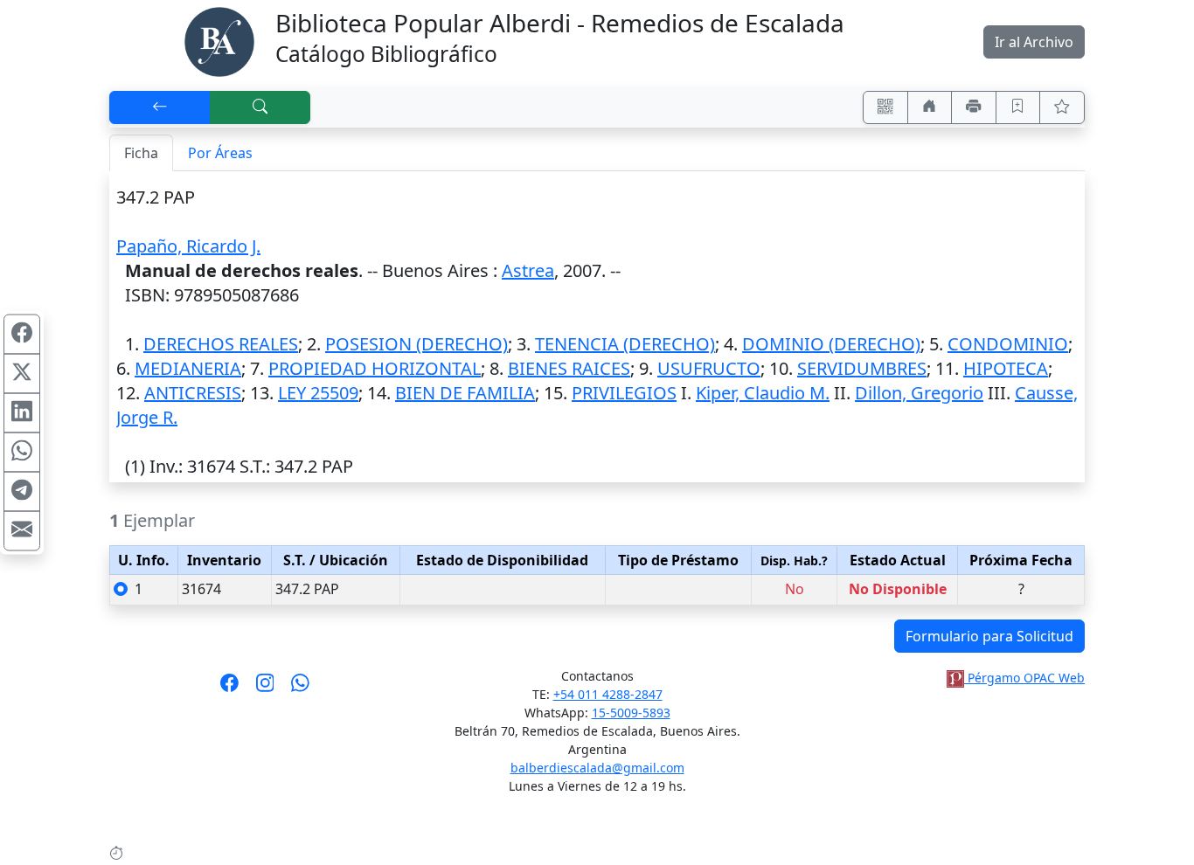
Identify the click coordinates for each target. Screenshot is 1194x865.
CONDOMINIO (1008, 344)
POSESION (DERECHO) (416, 344)
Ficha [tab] (141, 153)
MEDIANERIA (188, 368)
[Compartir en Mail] (21, 531)
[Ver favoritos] (1062, 107)
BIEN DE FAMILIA (465, 393)
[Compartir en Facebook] (21, 335)
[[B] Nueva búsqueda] (260, 107)
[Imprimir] (973, 107)
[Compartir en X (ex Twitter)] (21, 374)
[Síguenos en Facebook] (229, 688)
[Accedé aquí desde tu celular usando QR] (885, 107)
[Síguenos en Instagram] (265, 688)
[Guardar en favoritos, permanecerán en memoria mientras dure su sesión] (1018, 107)
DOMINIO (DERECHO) (831, 344)
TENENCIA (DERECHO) (625, 344)
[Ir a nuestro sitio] (930, 107)
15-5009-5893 (631, 712)
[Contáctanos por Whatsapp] (300, 688)
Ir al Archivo (1034, 42)
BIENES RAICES (569, 368)
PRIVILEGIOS (624, 393)
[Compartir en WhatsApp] (21, 452)
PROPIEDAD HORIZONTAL (374, 368)
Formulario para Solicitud (989, 636)
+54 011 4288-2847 (608, 694)
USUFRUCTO (708, 368)
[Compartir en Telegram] (21, 492)
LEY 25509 (318, 393)
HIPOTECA (1005, 368)
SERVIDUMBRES (862, 368)
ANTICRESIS (192, 393)
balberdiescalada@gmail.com (597, 767)
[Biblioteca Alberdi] (219, 40)
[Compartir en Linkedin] (21, 413)
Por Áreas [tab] (220, 153)
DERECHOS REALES (220, 344)
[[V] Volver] (160, 107)
